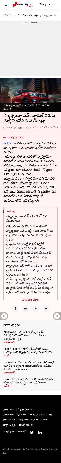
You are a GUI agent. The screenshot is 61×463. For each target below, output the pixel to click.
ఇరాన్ (6, 386)
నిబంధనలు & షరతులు (14, 415)
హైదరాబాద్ (9, 373)
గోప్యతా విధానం (24, 410)
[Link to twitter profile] (32, 432)
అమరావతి (9, 342)
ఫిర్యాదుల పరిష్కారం (28, 420)
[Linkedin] (45, 308)
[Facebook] (15, 308)
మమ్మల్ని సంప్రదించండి (40, 415)
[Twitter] (35, 308)
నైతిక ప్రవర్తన (8, 420)
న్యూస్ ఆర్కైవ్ (9, 425)
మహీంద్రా (9, 144)
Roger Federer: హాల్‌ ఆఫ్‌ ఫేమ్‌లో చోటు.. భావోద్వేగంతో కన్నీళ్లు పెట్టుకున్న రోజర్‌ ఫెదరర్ (27, 351)
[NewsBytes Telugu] (23, 5)
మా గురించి (7, 410)
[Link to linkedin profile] (40, 432)
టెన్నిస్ (6, 356)
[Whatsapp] (25, 308)
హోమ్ (5, 15)
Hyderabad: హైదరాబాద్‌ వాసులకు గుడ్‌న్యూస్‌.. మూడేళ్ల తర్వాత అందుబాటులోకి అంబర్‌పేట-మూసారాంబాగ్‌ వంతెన (29, 366)
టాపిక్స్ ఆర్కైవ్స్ (26, 425)
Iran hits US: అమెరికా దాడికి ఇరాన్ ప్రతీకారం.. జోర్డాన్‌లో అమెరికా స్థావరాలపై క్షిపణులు (29, 381)
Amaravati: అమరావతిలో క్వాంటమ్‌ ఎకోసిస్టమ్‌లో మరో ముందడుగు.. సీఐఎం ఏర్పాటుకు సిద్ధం (25, 336)
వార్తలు (13, 15)
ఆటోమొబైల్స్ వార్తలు (29, 15)
